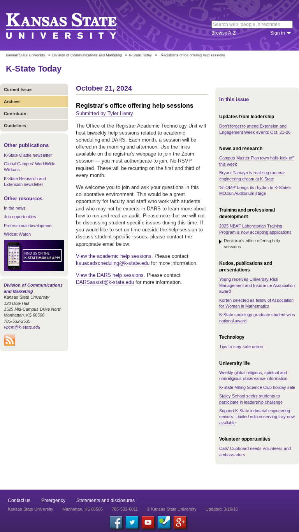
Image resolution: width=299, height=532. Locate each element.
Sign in (277, 33)
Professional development (28, 225)
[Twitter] (132, 522)
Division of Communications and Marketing (87, 55)
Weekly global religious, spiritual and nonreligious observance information (253, 375)
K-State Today (140, 55)
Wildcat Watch (17, 234)
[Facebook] (116, 522)
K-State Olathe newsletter (28, 155)
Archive (11, 101)
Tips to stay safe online (241, 346)
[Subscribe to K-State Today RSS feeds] (9, 344)
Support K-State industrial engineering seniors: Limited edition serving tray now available (257, 416)
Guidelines (15, 125)
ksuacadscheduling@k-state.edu (113, 263)
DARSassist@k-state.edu (105, 282)
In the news (15, 208)
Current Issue (18, 89)
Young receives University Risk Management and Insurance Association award (257, 285)
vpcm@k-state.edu (22, 327)
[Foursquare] (164, 522)
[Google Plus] (180, 522)
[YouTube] (148, 522)
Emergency (53, 500)
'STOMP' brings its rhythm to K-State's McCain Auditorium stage (255, 190)
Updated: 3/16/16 (222, 509)
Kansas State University (71, 25)
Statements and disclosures (105, 500)
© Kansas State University (172, 509)
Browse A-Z (223, 33)
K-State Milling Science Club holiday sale (257, 387)
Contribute (15, 113)
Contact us (19, 500)
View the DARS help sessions (110, 275)
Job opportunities (20, 216)
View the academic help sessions (113, 256)
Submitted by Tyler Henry (104, 113)
